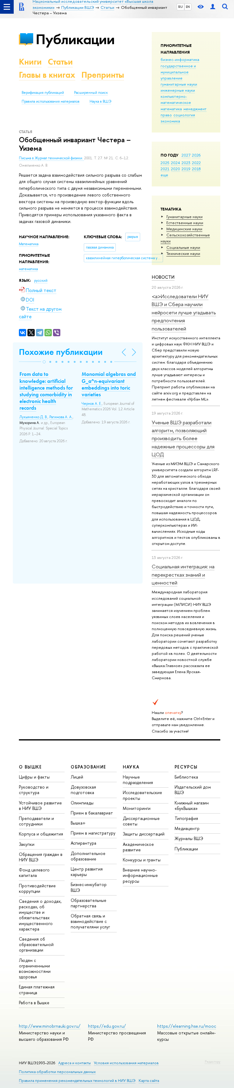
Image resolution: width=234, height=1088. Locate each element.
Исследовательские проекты (142, 795)
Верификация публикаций (43, 92)
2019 (186, 168)
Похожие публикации (61, 352)
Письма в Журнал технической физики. (51, 158)
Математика (28, 244)
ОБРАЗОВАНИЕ (88, 767)
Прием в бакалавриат (92, 813)
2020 (175, 168)
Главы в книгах (47, 74)
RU (180, 7)
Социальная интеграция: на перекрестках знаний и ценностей (183, 574)
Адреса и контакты (74, 1062)
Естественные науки (184, 222)
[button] (44, 362)
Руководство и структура (33, 789)
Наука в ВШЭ (100, 101)
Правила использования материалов (51, 101)
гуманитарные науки (179, 84)
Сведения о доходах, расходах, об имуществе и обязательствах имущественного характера (40, 915)
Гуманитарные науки (184, 216)
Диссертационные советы (141, 821)
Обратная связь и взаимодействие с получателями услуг (90, 921)
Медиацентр (187, 828)
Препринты (102, 74)
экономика (170, 121)
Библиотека (186, 777)
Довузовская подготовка (83, 789)
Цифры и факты (34, 777)
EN (188, 7)
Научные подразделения (138, 779)
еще (164, 175)
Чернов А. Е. (92, 403)
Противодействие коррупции (37, 888)
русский (41, 280)
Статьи (60, 61)
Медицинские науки (184, 228)
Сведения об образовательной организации (36, 944)
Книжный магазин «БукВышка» (192, 805)
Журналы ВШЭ (189, 838)
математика (171, 108)
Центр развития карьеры (87, 871)
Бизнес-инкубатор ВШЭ (89, 887)
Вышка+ (78, 823)
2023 (186, 162)
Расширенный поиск (91, 92)
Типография (186, 818)
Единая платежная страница (37, 989)
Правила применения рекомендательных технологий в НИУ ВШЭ (77, 1080)
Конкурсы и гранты (142, 860)
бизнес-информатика (180, 59)
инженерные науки (178, 90)
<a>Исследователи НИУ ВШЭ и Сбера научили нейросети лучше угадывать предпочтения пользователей (184, 312)
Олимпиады (82, 803)
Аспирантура (83, 843)
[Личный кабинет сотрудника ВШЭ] (212, 7)
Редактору (212, 1061)
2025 (165, 162)
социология (184, 115)
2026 (196, 155)
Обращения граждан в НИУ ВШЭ (40, 857)
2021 (165, 168)
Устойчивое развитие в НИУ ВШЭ (40, 805)
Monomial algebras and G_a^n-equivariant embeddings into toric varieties (109, 384)
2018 (196, 168)
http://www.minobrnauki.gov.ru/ (49, 1026)
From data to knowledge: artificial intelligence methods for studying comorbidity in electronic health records (46, 391)
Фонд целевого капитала (34, 872)
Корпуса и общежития (41, 834)
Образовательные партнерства (88, 903)
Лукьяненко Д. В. (34, 417)
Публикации (75, 39)
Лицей (77, 777)
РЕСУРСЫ (186, 767)
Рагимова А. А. (61, 417)
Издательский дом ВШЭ (193, 789)
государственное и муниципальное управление (178, 72)
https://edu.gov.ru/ (107, 1026)
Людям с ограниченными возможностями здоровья (35, 968)
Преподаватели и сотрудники (36, 821)
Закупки (26, 844)
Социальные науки (183, 247)
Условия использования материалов (126, 1062)
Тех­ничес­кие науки (183, 253)
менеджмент (195, 108)
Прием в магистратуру (93, 833)
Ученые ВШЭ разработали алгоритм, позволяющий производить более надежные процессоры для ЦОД (183, 438)
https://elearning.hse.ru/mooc (186, 1026)
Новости (163, 277)
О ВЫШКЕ (30, 767)
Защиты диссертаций (144, 834)
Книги (30, 61)
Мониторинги (137, 808)
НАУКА (131, 767)
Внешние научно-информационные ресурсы (140, 875)
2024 (175, 162)
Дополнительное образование (88, 856)
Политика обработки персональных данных (57, 1071)
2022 (196, 162)
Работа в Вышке (34, 1002)
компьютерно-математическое (176, 99)
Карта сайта (149, 1080)
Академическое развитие (138, 847)
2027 (186, 155)
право (166, 115)
